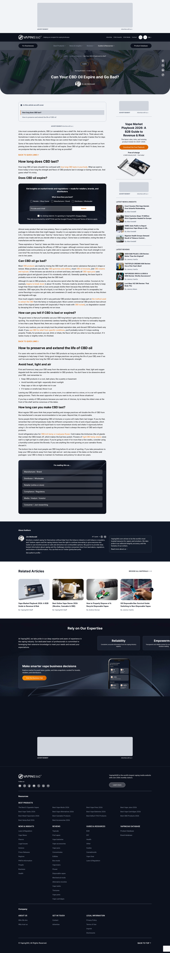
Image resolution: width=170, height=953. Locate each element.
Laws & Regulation (25, 831)
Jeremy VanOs (132, 259)
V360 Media (126, 37)
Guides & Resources (75, 56)
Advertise (109, 37)
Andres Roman (94, 610)
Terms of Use (91, 924)
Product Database (127, 831)
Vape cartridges (58, 899)
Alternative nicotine (59, 882)
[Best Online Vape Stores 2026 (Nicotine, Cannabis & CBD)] (68, 589)
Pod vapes (56, 835)
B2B (88, 831)
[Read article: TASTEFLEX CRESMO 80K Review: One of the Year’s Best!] (120, 266)
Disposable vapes (59, 873)
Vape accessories (59, 844)
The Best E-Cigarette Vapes (28, 807)
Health (20, 873)
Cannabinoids (91, 852)
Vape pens (56, 895)
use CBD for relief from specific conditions (47, 330)
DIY (87, 835)
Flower (54, 869)
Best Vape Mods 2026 (60, 807)
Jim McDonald (89, 84)
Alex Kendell (131, 212)
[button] (150, 37)
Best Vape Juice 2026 (128, 807)
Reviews (56, 826)
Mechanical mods (59, 878)
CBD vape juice (89, 272)
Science (21, 848)
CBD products (29, 266)
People (21, 865)
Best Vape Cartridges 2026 (130, 812)
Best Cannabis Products (61, 816)
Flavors (21, 839)
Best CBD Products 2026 (129, 816)
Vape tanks (56, 886)
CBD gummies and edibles (60, 269)
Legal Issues (23, 844)
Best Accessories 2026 (61, 820)
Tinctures (55, 890)
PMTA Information (25, 861)
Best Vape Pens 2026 (94, 807)
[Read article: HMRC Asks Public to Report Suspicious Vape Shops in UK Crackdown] (120, 228)
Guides (89, 848)
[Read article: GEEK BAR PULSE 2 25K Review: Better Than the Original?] (120, 256)
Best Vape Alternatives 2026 (63, 812)
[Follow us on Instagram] (24, 785)
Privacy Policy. (81, 216)
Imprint (89, 929)
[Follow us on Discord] (34, 785)
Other (88, 844)
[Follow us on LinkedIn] (163, 70)
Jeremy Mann (132, 289)
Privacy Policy (91, 920)
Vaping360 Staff (27, 610)
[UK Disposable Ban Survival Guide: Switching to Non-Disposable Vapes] (136, 589)
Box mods (56, 861)
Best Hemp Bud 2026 (26, 820)
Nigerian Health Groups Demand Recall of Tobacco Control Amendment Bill (137, 238)
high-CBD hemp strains (92, 437)
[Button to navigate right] (151, 589)
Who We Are (22, 920)
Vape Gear (90, 856)
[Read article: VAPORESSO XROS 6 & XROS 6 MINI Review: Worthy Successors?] (120, 276)
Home (66, 56)
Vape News (22, 835)
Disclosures (90, 933)
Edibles (55, 856)
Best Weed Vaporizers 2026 (28, 816)
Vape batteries (57, 839)
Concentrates (57, 852)
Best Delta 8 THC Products (96, 816)
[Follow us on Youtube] (19, 785)
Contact (134, 37)
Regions (21, 856)
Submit (83, 208)
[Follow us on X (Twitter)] (163, 65)
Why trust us (23, 924)
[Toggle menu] (145, 37)
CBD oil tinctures (83, 269)
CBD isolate (80, 305)
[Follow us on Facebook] (163, 60)
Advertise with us (126, 29)
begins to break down (35, 284)
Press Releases (24, 852)
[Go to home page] (29, 37)
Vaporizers (56, 865)
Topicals (55, 831)
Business (21, 869)
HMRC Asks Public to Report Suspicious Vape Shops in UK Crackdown (136, 228)
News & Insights (26, 826)
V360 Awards (117, 37)
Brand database (126, 835)
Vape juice (56, 848)
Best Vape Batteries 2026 (96, 812)
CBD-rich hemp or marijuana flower (55, 434)
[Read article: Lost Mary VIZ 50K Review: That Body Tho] (120, 286)
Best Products (25, 803)
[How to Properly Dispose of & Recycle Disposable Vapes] (102, 589)
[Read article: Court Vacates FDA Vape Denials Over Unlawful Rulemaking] (120, 209)
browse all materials (138, 571)
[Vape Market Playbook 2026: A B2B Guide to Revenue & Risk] (34, 589)
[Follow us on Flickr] (48, 785)
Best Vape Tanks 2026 (26, 812)
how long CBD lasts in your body (74, 167)
